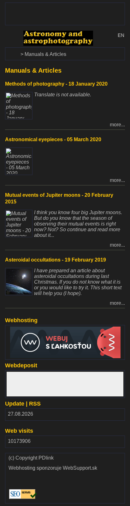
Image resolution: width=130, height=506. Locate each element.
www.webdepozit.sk (29, 374)
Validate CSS (53, 474)
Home (12, 50)
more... (117, 124)
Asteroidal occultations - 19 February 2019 (55, 259)
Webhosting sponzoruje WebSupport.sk (53, 468)
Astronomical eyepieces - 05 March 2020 (53, 139)
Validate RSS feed (53, 492)
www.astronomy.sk (44, 33)
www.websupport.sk (29, 329)
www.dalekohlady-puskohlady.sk (42, 5)
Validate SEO (22, 489)
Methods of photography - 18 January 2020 (56, 84)
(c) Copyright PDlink (31, 458)
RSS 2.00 (115, 415)
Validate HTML (16, 477)
